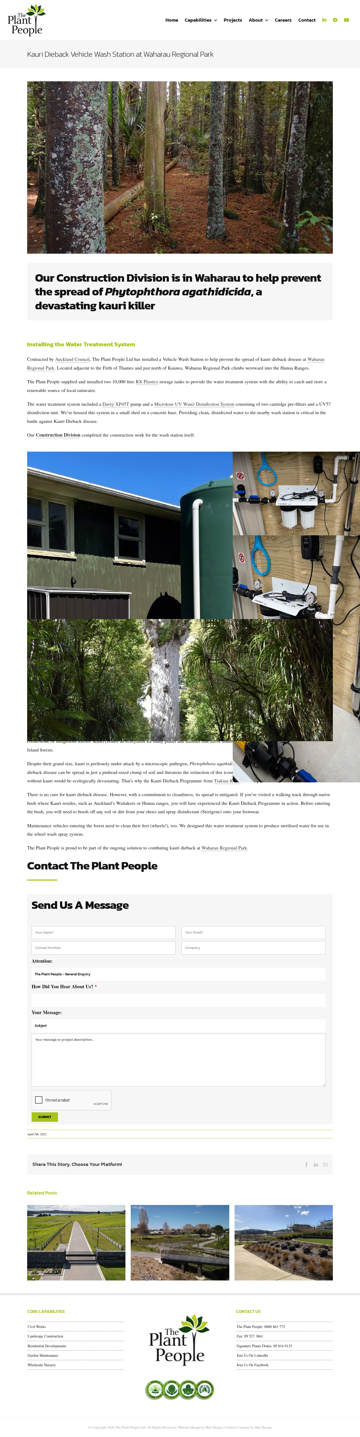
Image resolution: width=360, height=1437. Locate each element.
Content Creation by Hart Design (248, 1427)
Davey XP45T (116, 404)
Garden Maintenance (43, 1355)
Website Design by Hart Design (200, 1427)
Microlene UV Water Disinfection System (194, 404)
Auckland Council (72, 359)
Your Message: (47, 1012)
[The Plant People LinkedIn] (324, 20)
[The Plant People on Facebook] (334, 20)
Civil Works (37, 1326)
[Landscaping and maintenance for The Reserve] (76, 1242)
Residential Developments (47, 1345)
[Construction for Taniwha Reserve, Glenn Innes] (180, 1242)
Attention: (42, 960)
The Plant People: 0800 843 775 (261, 1326)
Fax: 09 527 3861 (250, 1336)
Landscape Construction (45, 1336)
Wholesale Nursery (42, 1364)
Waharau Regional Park (224, 847)
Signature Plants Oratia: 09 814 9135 (264, 1345)
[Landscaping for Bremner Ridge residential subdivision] (284, 1242)
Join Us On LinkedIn (252, 1355)
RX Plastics (147, 381)
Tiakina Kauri (227, 780)
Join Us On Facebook (253, 1364)
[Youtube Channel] (346, 20)
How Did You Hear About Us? (64, 986)
